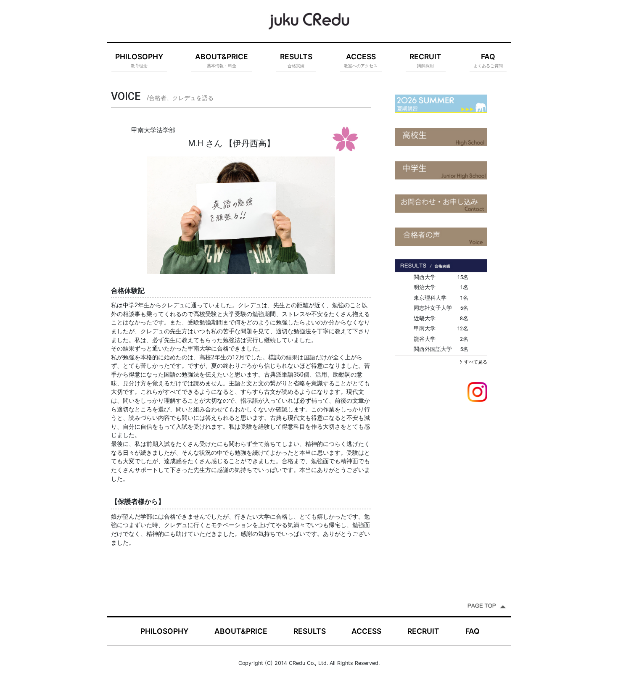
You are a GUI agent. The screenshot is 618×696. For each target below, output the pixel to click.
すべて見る (475, 362)
